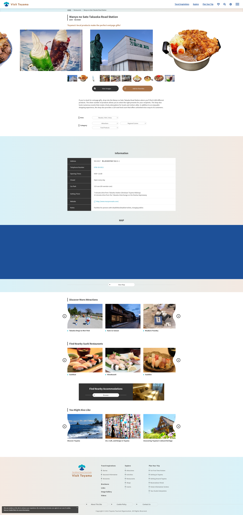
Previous (33, 50)
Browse (105, 395)
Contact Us (146, 504)
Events (129, 487)
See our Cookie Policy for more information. (17, 510)
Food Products (104, 128)
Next (209, 50)
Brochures (105, 484)
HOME (69, 10)
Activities (130, 475)
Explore (196, 4)
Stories (105, 470)
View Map (121, 284)
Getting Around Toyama (158, 479)
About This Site (96, 504)
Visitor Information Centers (159, 487)
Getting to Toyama (156, 475)
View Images (106, 88)
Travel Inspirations (182, 4)
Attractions (104, 123)
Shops (129, 483)
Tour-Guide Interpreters (158, 491)
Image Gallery (106, 492)
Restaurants (77, 10)
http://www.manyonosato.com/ (107, 201)
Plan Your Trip (208, 4)
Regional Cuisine (133, 123)
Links (103, 488)
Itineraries (106, 479)
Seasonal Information (110, 475)
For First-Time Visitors (157, 470)
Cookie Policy (121, 504)
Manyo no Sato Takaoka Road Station (95, 10)
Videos (103, 495)
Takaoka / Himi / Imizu (105, 118)
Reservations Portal (157, 483)
